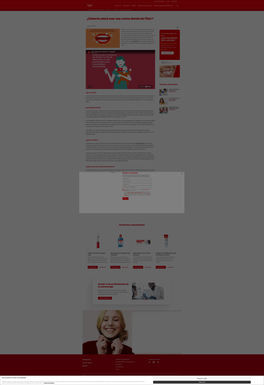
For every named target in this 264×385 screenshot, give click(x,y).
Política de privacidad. (49, 383)
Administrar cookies (202, 378)
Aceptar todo (202, 382)
